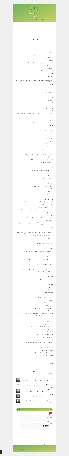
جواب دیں (48, 421)
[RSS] (48, 448)
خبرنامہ (19, 19)
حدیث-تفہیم (39, 19)
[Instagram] (50, 448)
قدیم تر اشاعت (50, 409)
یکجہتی (52, 399)
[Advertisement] (34, 29)
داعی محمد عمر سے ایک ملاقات (50, 379)
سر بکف (35, 13)
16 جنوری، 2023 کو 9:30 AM (39, 424)
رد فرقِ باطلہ (36, 19)
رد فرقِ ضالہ (33, 19)
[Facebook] (52, 448)
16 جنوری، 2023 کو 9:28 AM (39, 416)
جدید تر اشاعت (18, 409)
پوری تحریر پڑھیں (23, 391)
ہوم (34, 409)
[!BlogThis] (50, 373)
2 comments (32, 41)
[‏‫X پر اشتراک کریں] (49, 373)
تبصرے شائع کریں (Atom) (45, 444)
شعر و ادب (29, 19)
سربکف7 (35, 41)
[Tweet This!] (33, 372)
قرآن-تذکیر (43, 19)
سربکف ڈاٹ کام (20, 449)
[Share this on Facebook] (34, 372)
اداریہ (46, 19)
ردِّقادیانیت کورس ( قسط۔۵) (50, 389)
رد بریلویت (37, 41)
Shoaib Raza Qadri (46, 416)
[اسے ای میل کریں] (51, 373)
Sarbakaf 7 (28, 41)
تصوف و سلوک (26, 19)
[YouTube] (49, 448)
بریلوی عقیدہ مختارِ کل (34, 39)
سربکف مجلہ (23, 448)
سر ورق (48, 19)
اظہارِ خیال (23, 19)
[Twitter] (51, 448)
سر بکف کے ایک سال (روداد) (49, 384)
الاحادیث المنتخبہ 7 (51, 394)
